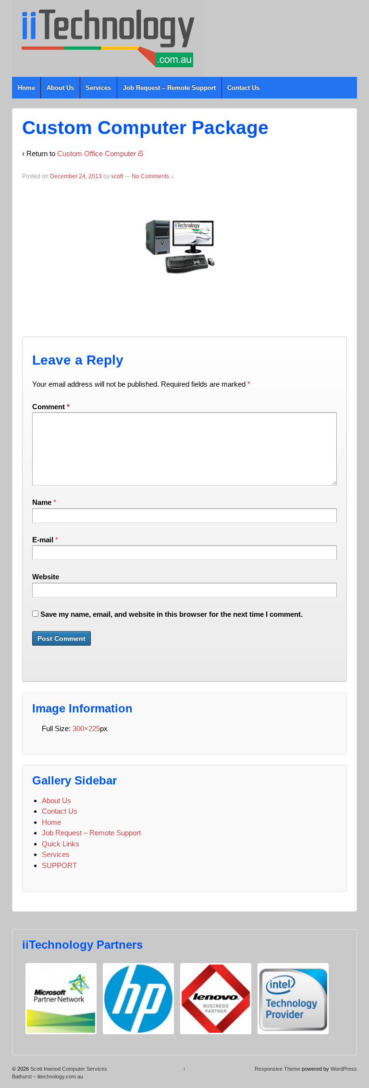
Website (45, 577)
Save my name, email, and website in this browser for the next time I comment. (171, 614)
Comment (51, 407)
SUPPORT (59, 865)
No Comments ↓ (152, 176)
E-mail (42, 540)
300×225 (86, 728)
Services (98, 87)
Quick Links (60, 844)
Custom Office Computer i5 (100, 153)
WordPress (344, 1069)
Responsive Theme (277, 1069)
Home (26, 87)
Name (41, 502)
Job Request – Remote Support (169, 87)
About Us (60, 87)
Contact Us (243, 87)
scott (117, 176)
